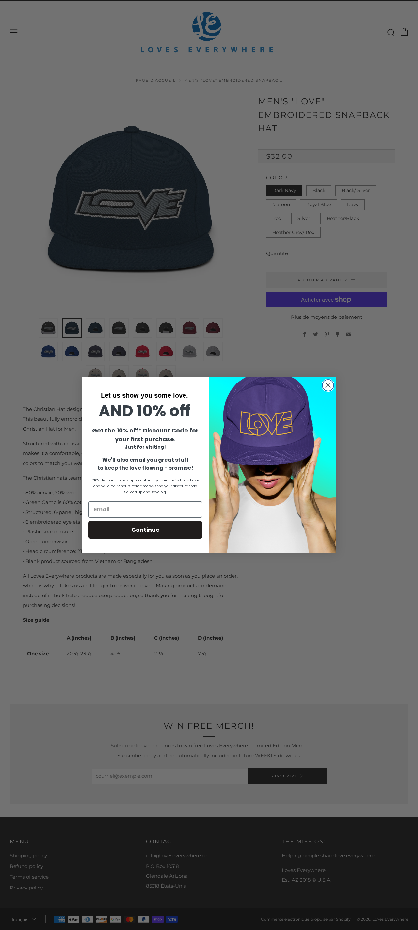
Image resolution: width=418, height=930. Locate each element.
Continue (145, 530)
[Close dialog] (328, 385)
